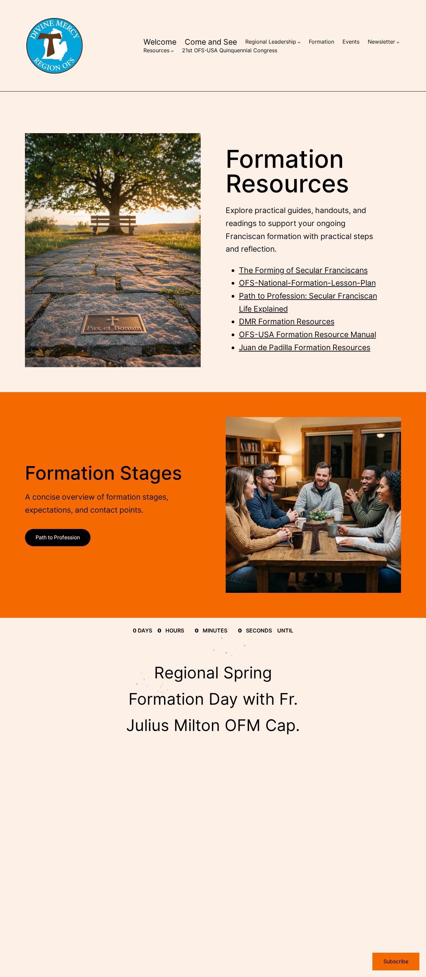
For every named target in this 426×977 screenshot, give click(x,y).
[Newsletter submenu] (397, 42)
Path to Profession (58, 537)
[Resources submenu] (172, 50)
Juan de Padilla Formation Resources (304, 347)
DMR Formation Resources (286, 321)
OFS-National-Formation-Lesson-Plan (307, 283)
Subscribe (395, 961)
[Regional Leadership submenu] (299, 42)
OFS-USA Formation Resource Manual (307, 334)
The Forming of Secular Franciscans (303, 270)
